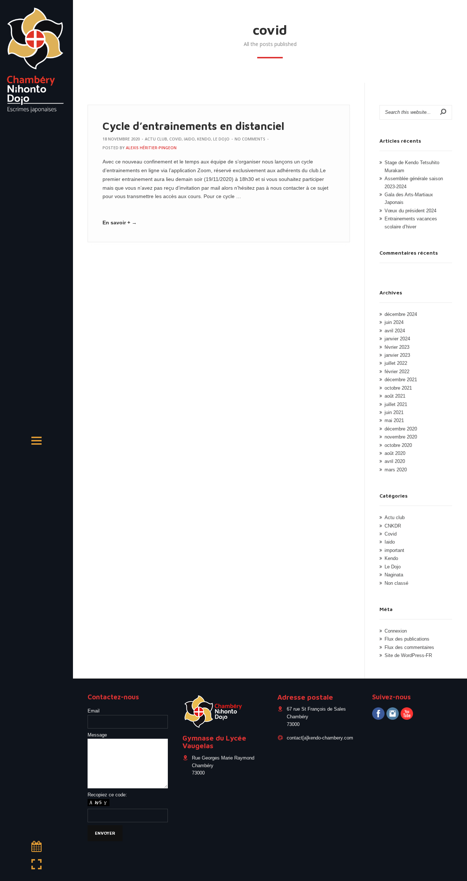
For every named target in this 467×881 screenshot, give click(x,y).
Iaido (189, 139)
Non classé (396, 583)
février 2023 (397, 347)
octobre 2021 (398, 388)
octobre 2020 (398, 445)
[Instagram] (392, 714)
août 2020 (395, 453)
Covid (175, 139)
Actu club (156, 139)
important (394, 550)
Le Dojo (221, 139)
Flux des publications (407, 639)
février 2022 (397, 371)
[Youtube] (407, 714)
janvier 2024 (397, 338)
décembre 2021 (401, 379)
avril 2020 (395, 461)
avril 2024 (395, 330)
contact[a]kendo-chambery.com (320, 738)
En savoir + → (120, 222)
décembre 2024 (401, 314)
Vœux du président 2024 (410, 210)
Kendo (204, 139)
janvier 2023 (397, 355)
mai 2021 (394, 420)
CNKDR (393, 526)
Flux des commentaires (409, 647)
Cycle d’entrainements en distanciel (193, 126)
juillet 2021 (396, 404)
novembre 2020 (401, 437)
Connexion (396, 631)
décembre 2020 (401, 429)
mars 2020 (396, 469)
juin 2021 (394, 412)
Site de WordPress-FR (408, 655)
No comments (250, 139)
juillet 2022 (396, 363)
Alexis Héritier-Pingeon (151, 147)
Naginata (394, 574)
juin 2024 (394, 322)
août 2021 (395, 396)
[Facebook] (378, 714)
